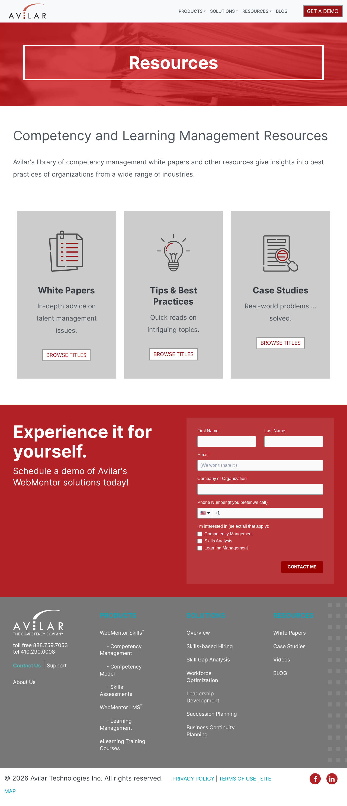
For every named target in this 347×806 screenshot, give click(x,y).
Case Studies (289, 646)
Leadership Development (203, 697)
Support (57, 665)
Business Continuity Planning (211, 731)
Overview (198, 632)
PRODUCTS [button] (191, 11)
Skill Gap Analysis (208, 659)
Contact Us (27, 665)
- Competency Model (121, 670)
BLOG (282, 11)
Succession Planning (212, 714)
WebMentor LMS (121, 707)
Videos (281, 659)
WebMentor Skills (122, 632)
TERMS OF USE (237, 778)
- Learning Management (116, 724)
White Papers (289, 632)
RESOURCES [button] (255, 11)
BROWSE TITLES (66, 355)
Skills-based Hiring (210, 646)
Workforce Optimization (202, 676)
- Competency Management (121, 650)
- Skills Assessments (116, 690)
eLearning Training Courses (122, 744)
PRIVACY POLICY (193, 778)
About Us (24, 682)
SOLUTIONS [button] (222, 11)
